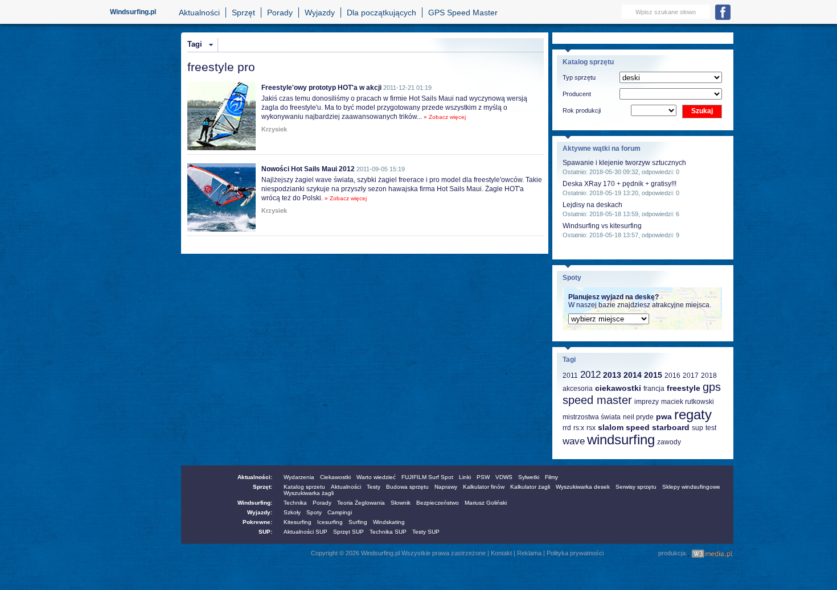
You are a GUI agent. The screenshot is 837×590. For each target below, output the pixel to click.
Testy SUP (426, 532)
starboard (671, 427)
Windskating (389, 522)
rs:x (578, 428)
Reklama (529, 553)
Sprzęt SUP (348, 532)
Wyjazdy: (259, 512)
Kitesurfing (297, 522)
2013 (612, 374)
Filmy (551, 477)
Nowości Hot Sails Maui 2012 (308, 169)
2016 (672, 375)
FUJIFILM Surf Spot (427, 477)
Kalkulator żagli (530, 487)
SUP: (265, 532)
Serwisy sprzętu (636, 487)
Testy (373, 487)
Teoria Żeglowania (361, 503)
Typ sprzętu (579, 77)
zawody (669, 442)
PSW (483, 477)
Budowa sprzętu (407, 487)
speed (638, 427)
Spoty (314, 512)
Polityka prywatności (575, 553)
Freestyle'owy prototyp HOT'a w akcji (321, 88)
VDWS (503, 477)
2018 (709, 375)
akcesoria (578, 389)
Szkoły (292, 512)
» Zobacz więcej (445, 117)
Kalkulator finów (483, 487)
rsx (591, 428)
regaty (693, 414)
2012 (590, 374)
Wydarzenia (299, 477)
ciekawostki (618, 388)
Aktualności (199, 12)
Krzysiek (274, 129)
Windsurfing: (254, 503)
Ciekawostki (335, 477)
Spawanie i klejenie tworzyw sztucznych (624, 163)
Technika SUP (388, 532)
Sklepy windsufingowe (691, 487)
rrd (567, 428)
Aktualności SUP (305, 532)
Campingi (339, 512)
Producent (577, 93)
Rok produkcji (582, 110)
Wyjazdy (320, 12)
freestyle (683, 388)
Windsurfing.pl (133, 12)
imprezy (646, 402)
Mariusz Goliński (486, 503)
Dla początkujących (381, 12)
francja (653, 389)
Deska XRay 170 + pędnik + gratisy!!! (619, 184)
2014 (632, 374)
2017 (691, 375)
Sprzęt (243, 12)
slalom (610, 427)
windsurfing (621, 439)
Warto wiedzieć (376, 477)
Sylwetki (528, 477)
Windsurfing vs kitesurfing (602, 226)
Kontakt (501, 553)
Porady (280, 12)
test (710, 428)
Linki (465, 477)
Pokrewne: (257, 522)
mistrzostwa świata (592, 417)
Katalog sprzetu (304, 487)
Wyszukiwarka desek (583, 487)
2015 (653, 374)
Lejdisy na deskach (592, 205)
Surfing (357, 522)
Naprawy (445, 487)
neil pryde (638, 417)
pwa (664, 416)
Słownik (401, 503)
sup (697, 428)
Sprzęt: (262, 487)
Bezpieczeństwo (437, 503)
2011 (570, 375)
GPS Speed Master (463, 12)
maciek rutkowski (687, 402)
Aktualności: (254, 477)
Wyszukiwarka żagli (309, 493)
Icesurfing (330, 522)
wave (574, 441)
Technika (295, 503)
